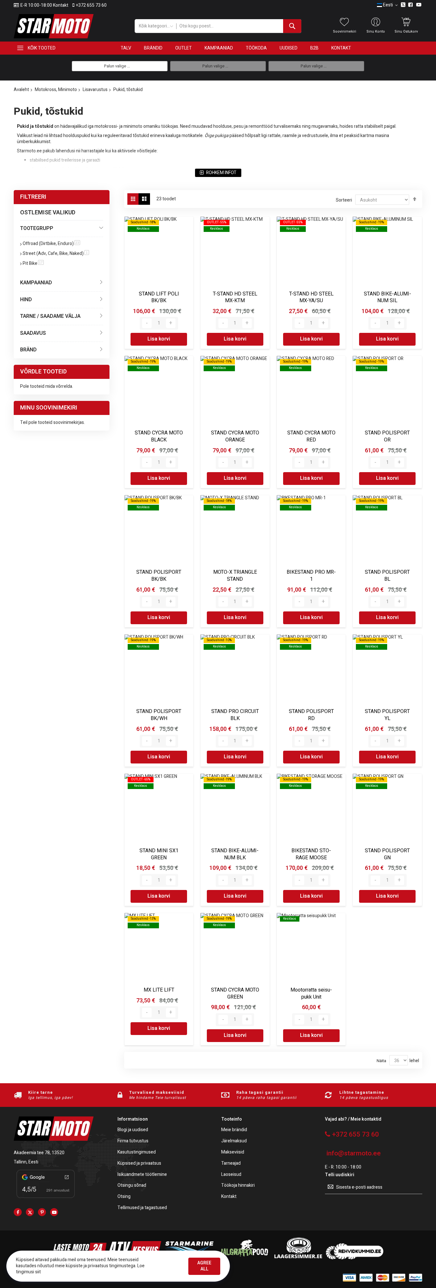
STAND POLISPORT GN (387, 854)
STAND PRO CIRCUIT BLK (235, 715)
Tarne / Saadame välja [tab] (50, 316)
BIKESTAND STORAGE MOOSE (311, 854)
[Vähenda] (147, 323)
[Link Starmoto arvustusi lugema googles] (46, 1199)
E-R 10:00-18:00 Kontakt (44, 5)
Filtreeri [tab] (33, 197)
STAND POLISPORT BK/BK (158, 575)
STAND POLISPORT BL (387, 575)
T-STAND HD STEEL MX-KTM (235, 297)
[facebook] (18, 1212)
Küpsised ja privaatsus (139, 1164)
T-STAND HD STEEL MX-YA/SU (311, 297)
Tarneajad (231, 1164)
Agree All (204, 1266)
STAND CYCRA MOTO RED (311, 436)
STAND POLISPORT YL (387, 715)
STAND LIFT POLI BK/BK (159, 297)
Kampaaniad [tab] (36, 283)
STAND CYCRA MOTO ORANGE (235, 436)
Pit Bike (33, 263)
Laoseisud (231, 1175)
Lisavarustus (95, 89)
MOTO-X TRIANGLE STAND (235, 575)
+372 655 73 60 (91, 5)
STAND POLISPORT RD (311, 715)
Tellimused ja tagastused (142, 1208)
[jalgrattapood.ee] (243, 1258)
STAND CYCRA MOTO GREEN (235, 993)
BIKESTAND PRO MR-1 (311, 575)
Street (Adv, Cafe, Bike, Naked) (56, 253)
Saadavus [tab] (33, 333)
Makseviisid (232, 1152)
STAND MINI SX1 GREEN (158, 854)
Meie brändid (234, 1130)
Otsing (124, 1197)
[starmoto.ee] (54, 26)
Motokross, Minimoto (56, 89)
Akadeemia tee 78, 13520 (39, 1152)
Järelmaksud (234, 1141)
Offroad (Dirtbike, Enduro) (51, 243)
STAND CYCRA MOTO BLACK (159, 436)
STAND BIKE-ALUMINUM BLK (235, 854)
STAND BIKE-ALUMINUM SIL (387, 297)
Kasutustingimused (136, 1152)
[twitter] (30, 1212)
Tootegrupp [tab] (36, 228)
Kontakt (229, 1197)
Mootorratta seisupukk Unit (311, 993)
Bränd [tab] (28, 350)
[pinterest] (42, 1212)
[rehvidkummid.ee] (354, 1258)
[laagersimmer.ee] (298, 1258)
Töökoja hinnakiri (238, 1186)
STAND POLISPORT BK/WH (158, 715)
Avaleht (21, 89)
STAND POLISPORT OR (387, 436)
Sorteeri (344, 200)
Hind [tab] (26, 299)
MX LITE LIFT (159, 990)
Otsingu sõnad (131, 1186)
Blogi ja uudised (132, 1130)
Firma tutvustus (132, 1141)
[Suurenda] (171, 323)
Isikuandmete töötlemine (142, 1175)
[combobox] (238, 26)
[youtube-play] (54, 1212)
